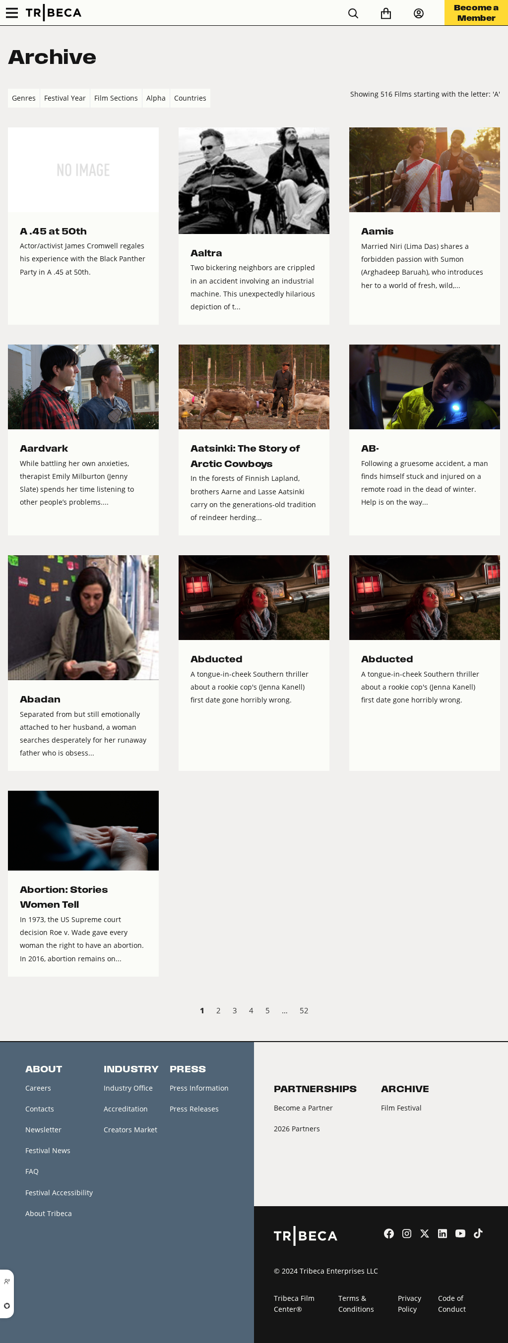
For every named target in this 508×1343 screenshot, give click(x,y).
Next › (492, 1011)
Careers (38, 1088)
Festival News (47, 1150)
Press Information (199, 1088)
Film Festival (401, 1107)
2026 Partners (297, 1128)
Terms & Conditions (356, 1303)
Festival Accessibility (59, 1192)
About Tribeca (48, 1213)
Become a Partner (303, 1107)
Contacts (39, 1108)
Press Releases (194, 1108)
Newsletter (43, 1129)
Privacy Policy (409, 1303)
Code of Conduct (452, 1303)
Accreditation (126, 1108)
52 (304, 1010)
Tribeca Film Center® (294, 1303)
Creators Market (130, 1129)
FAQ (32, 1171)
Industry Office (128, 1088)
